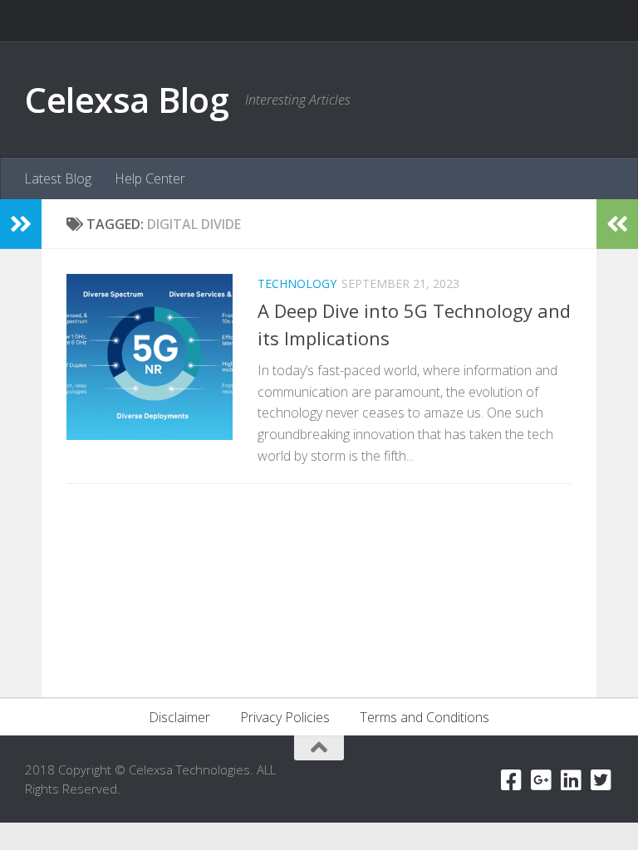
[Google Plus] (541, 780)
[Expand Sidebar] (21, 224)
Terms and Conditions (424, 717)
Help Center (150, 178)
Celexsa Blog (126, 99)
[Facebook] (511, 780)
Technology (297, 283)
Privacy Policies (285, 717)
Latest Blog (57, 178)
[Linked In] (571, 780)
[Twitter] (601, 780)
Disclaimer (179, 717)
